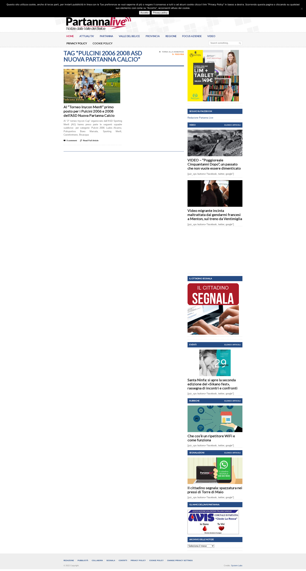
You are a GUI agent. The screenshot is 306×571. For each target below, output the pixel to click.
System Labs (236, 565)
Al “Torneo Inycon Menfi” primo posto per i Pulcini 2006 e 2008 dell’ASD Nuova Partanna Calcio (89, 111)
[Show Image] (87, 72)
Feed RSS (178, 54)
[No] (301, 8)
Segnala (110, 560)
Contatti (123, 560)
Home (70, 36)
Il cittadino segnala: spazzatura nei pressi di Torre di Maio (215, 490)
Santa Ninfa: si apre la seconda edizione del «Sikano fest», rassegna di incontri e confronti (212, 384)
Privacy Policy (76, 43)
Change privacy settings (180, 560)
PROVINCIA (153, 36)
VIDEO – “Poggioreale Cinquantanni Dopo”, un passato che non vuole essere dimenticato (214, 164)
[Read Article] (96, 72)
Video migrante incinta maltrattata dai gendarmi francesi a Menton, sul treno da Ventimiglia (215, 214)
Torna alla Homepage (171, 52)
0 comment (70, 140)
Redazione (69, 560)
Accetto (144, 12)
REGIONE (171, 36)
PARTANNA (106, 36)
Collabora (97, 560)
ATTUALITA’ (87, 36)
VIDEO (211, 36)
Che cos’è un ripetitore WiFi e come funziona (211, 438)
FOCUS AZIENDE (192, 36)
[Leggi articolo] (215, 133)
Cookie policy (102, 43)
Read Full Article (89, 140)
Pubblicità (83, 560)
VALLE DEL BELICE (129, 36)
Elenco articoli (232, 125)
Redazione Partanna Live (200, 117)
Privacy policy (160, 12)
